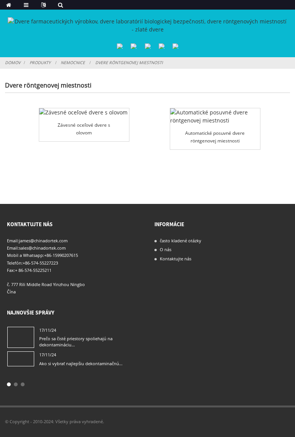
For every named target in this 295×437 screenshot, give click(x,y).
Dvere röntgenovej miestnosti (129, 62)
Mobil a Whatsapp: (25, 255)
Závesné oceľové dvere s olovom (84, 129)
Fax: (11, 270)
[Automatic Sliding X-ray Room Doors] (215, 116)
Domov (12, 62)
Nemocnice (73, 62)
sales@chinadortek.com (42, 248)
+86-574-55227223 (40, 263)
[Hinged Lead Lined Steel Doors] (84, 112)
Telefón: (15, 263)
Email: (13, 240)
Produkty (40, 62)
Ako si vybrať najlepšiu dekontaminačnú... (81, 363)
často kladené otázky (180, 240)
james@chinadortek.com (43, 240)
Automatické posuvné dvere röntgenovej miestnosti (215, 137)
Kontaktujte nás (175, 259)
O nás (165, 249)
